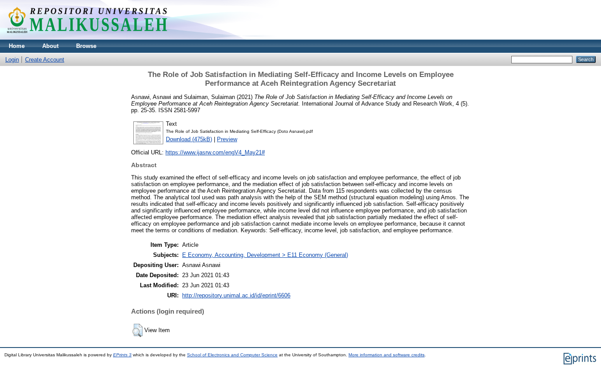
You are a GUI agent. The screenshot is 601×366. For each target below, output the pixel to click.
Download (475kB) (189, 139)
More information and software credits (386, 354)
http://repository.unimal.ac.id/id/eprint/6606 (236, 295)
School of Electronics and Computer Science (232, 354)
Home (17, 46)
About (50, 46)
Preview (227, 139)
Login (12, 59)
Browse (86, 46)
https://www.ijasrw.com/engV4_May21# (215, 152)
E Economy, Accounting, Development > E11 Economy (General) (265, 255)
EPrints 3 (122, 354)
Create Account (44, 59)
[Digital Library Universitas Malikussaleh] (87, 37)
